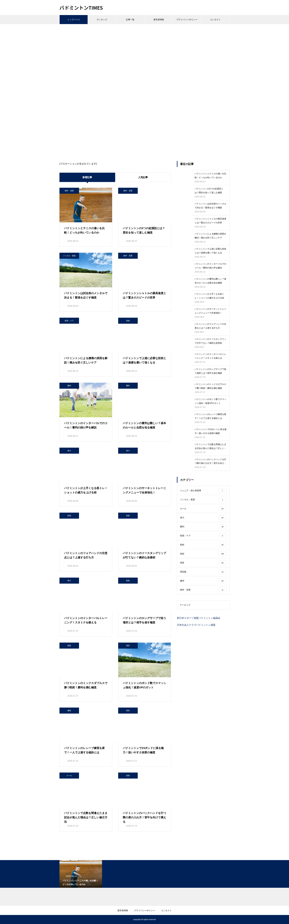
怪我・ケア (69, 321)
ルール (69, 775)
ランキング (102, 19)
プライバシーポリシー (186, 19)
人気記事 (143, 177)
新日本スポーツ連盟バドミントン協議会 (198, 618)
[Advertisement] (144, 47)
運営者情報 (158, 19)
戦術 (128, 581)
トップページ (73, 19)
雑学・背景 (69, 191)
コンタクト (215, 19)
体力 (69, 451)
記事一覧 (130, 19)
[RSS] (61, 919)
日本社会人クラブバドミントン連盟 (196, 625)
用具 (128, 646)
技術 (128, 321)
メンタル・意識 (69, 256)
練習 (69, 711)
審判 (69, 386)
